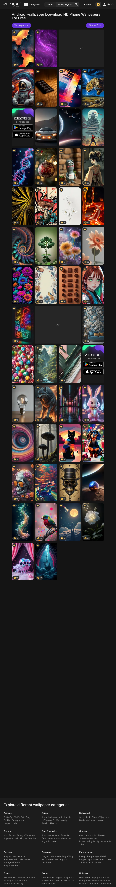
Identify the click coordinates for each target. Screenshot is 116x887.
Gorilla (7, 820)
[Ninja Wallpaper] (93, 127)
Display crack (20, 880)
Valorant (47, 880)
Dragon (45, 856)
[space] (70, 127)
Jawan (100, 820)
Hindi (87, 817)
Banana (31, 877)
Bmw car (66, 838)
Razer (12, 835)
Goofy (20, 883)
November (105, 880)
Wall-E (103, 856)
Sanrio (45, 823)
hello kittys (20, 838)
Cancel (87, 4)
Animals (8, 813)
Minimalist (25, 859)
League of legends (64, 877)
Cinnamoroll (56, 817)
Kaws (16, 862)
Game (44, 883)
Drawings (46, 852)
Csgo (52, 883)
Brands (7, 831)
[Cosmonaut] (23, 88)
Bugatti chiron (49, 841)
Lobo (83, 844)
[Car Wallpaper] (46, 127)
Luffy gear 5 (48, 820)
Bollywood (84, 813)
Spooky (94, 883)
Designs (8, 852)
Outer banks (104, 859)
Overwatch (47, 877)
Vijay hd (103, 817)
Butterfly (8, 817)
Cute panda (18, 820)
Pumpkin (83, 883)
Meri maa (90, 820)
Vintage (7, 862)
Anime (45, 813)
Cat (22, 817)
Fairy (63, 856)
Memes (21, 877)
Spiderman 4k (104, 841)
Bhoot (95, 817)
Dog (28, 817)
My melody (61, 820)
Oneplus (31, 838)
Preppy (7, 856)
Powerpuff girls (87, 841)
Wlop (71, 856)
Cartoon (83, 835)
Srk (81, 817)
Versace (29, 835)
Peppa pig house (88, 859)
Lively (82, 856)
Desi (81, 820)
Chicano (47, 859)
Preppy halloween (88, 880)
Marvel (101, 835)
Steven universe (87, 838)
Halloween (84, 877)
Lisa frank (47, 862)
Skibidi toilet (10, 877)
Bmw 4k (65, 835)
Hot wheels (53, 835)
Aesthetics (18, 856)
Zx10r (44, 838)
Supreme (8, 838)
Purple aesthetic (12, 865)
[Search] (76, 4)
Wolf (16, 817)
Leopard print (11, 823)
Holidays (83, 873)
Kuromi (45, 817)
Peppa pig (92, 856)
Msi (5, 835)
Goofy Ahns (9, 883)
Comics (83, 831)
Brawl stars (66, 880)
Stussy (20, 835)
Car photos (55, 838)
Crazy (8, 880)
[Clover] (46, 246)
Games (45, 873)
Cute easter (106, 883)
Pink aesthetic (11, 859)
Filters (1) (93, 25)
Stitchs (92, 835)
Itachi (67, 817)
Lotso (98, 862)
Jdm (44, 835)
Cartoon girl (59, 859)
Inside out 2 (87, 862)
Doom (56, 880)
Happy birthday (100, 877)
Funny (7, 873)
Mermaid (55, 856)
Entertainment (86, 852)
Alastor (53, 823)
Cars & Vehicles (49, 831)
